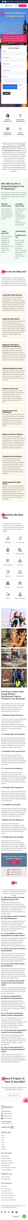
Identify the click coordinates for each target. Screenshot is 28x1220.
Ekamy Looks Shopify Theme (8, 1195)
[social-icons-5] (1, 1212)
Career (2, 1137)
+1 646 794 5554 (10, 1)
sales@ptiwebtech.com (7, 1123)
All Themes (4, 1186)
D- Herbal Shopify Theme (7, 1197)
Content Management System (8, 1167)
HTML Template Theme (7, 1193)
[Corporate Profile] (12, 1127)
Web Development (5, 1158)
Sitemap (3, 1146)
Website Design (5, 1156)
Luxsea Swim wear (9, 643)
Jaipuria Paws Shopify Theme (8, 1200)
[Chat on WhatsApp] (3, 2)
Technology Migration (6, 1169)
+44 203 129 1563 (19, 40)
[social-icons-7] (9, 1212)
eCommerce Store (5, 1177)
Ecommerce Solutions (6, 1160)
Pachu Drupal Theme (6, 1190)
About (2, 1135)
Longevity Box (7, 623)
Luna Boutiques (8, 683)
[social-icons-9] (16, 1212)
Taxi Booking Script (6, 1179)
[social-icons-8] (12, 1212)
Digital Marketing (5, 1165)
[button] (2, 5)
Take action (13, 1095)
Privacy (3, 1142)
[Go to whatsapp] (24, 1216)
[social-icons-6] (5, 1212)
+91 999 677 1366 (18, 1)
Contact (14, 862)
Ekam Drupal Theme (6, 1188)
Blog (2, 1140)
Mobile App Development (7, 1163)
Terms (2, 1144)
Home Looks (7, 663)
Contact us (4, 1149)
